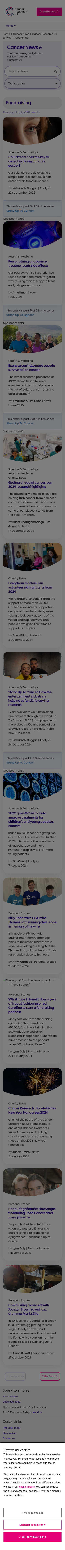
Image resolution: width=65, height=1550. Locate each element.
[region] (32, 1496)
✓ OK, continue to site (32, 1537)
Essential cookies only (32, 1525)
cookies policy (27, 1487)
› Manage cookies (32, 1512)
